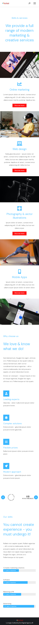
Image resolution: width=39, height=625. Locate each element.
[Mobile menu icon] (34, 3)
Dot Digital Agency (25, 623)
